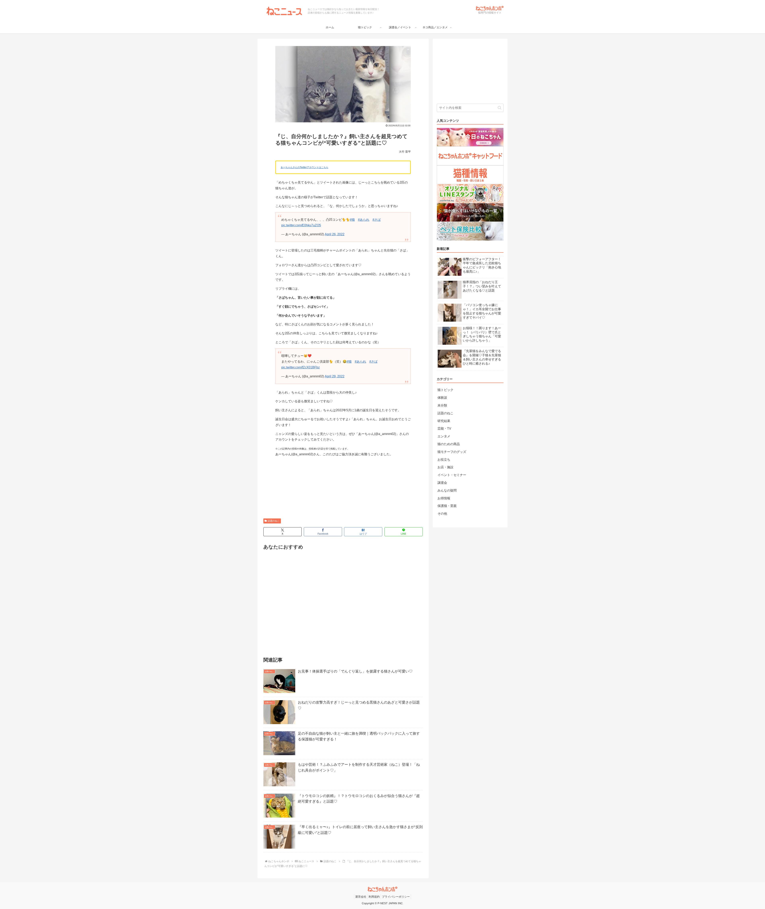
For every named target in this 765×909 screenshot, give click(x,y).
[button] (499, 107)
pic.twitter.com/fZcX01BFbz (300, 367)
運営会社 (360, 896)
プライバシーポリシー (396, 896)
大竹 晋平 (405, 151)
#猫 (352, 219)
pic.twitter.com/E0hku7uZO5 (301, 225)
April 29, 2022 (334, 376)
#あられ (363, 219)
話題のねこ (274, 520)
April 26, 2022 (334, 234)
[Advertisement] (343, 488)
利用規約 (374, 896)
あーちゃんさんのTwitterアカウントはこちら (304, 167)
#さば (377, 219)
